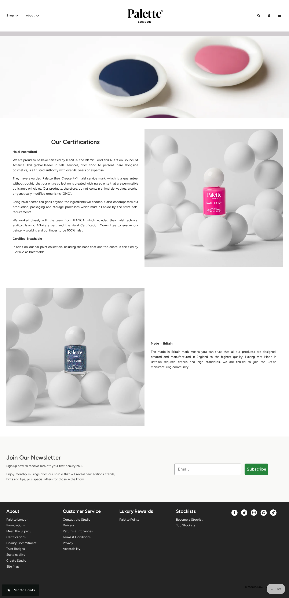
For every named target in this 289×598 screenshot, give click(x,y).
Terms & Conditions (77, 537)
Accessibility (71, 549)
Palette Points (129, 519)
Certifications (16, 537)
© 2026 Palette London (258, 587)
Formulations (15, 525)
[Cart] (280, 15)
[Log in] (269, 15)
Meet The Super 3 (18, 531)
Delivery (68, 525)
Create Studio (16, 560)
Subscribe (256, 469)
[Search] (258, 15)
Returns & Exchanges (78, 531)
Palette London (17, 519)
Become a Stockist (189, 519)
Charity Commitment (21, 543)
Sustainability (15, 555)
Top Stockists (185, 525)
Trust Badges (15, 549)
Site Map (12, 566)
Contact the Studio (76, 519)
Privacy (68, 543)
